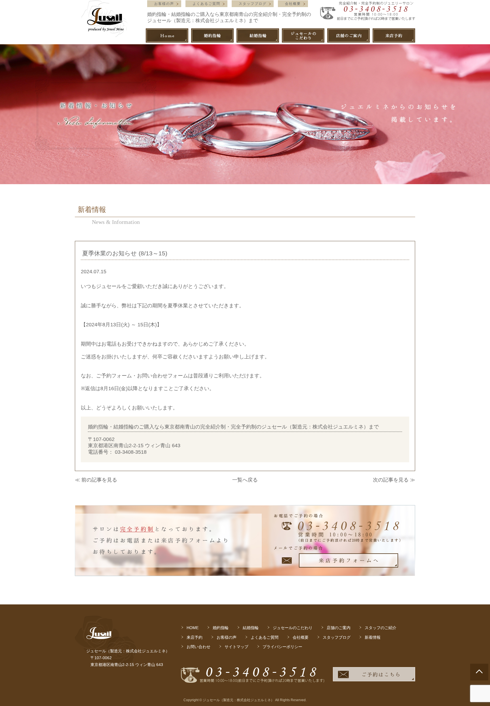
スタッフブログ (253, 4)
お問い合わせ (198, 646)
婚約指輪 (221, 627)
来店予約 (194, 637)
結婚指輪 (251, 627)
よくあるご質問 (206, 4)
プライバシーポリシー (282, 646)
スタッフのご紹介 (380, 627)
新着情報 (373, 637)
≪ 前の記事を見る (96, 480)
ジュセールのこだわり (292, 627)
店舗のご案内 (338, 627)
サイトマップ (236, 646)
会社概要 (293, 4)
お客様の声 (164, 4)
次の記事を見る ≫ (394, 480)
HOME (192, 627)
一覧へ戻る (245, 480)
